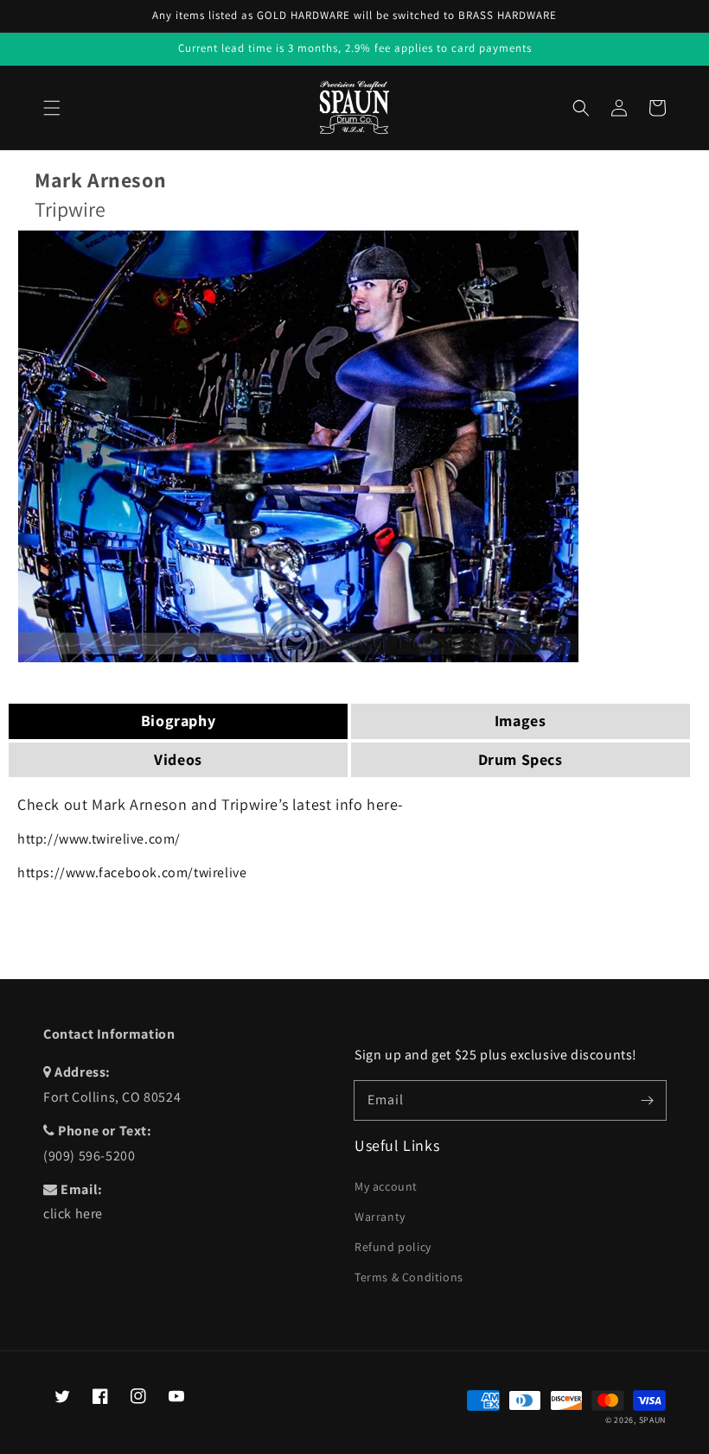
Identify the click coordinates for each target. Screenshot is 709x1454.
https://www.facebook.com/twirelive (131, 872)
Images (520, 720)
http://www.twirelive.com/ (99, 839)
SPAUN (653, 1420)
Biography (178, 720)
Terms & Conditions (408, 1277)
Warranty (380, 1216)
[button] (52, 108)
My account (386, 1186)
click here (73, 1213)
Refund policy (392, 1247)
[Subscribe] (647, 1100)
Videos (178, 759)
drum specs (520, 759)
